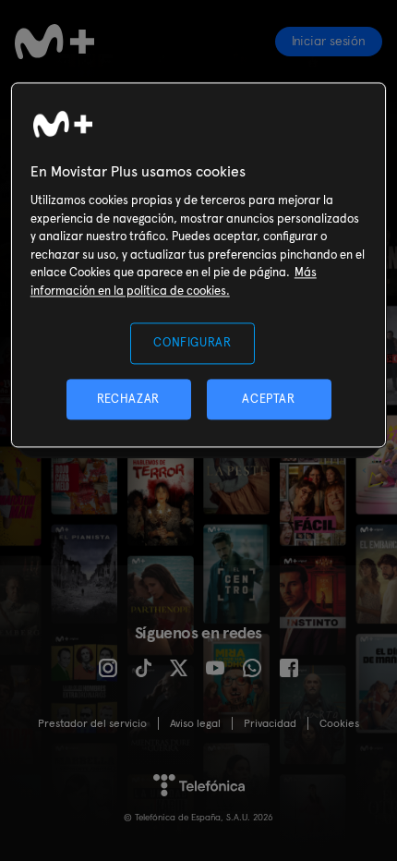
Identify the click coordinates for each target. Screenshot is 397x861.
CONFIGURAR (192, 343)
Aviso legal (195, 723)
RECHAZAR (128, 399)
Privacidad (270, 723)
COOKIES (339, 723)
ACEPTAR (268, 399)
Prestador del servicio (92, 723)
